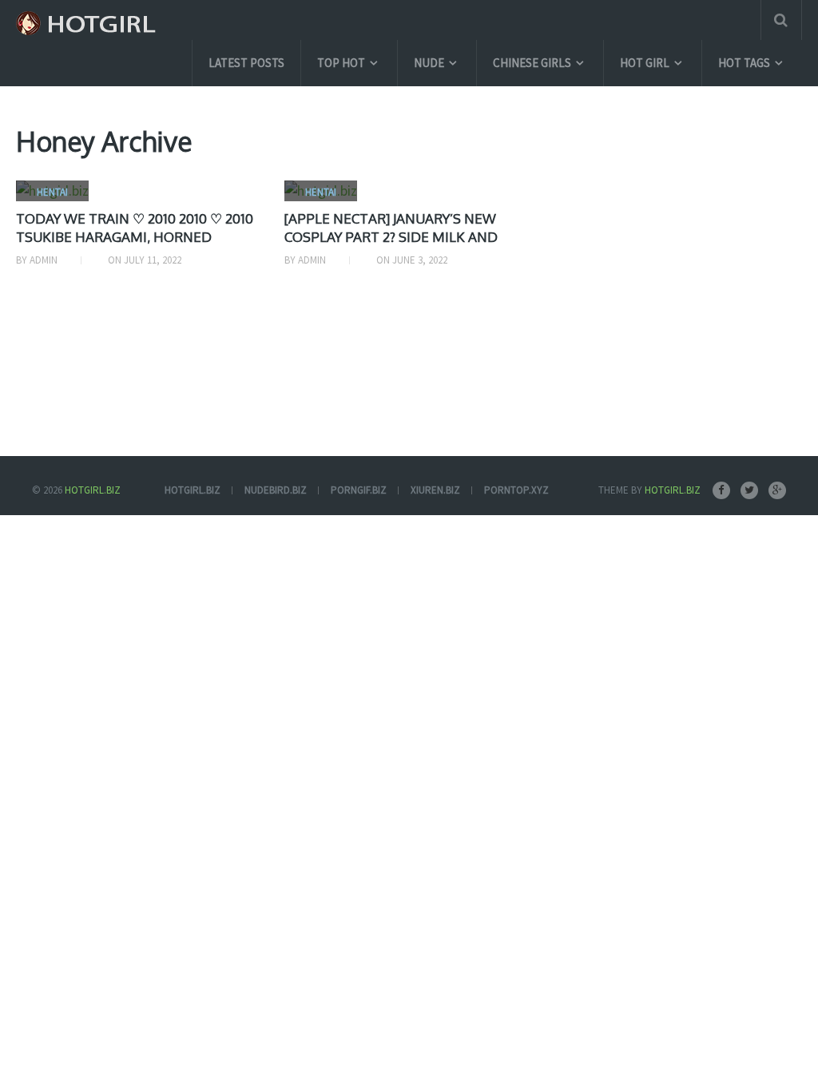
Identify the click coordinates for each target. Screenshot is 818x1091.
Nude (429, 62)
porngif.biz (359, 490)
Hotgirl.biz (93, 490)
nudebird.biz (275, 490)
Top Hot (341, 62)
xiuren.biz (435, 490)
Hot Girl (644, 62)
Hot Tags (744, 62)
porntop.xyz (516, 490)
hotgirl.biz (192, 490)
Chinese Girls (532, 62)
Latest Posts (246, 62)
